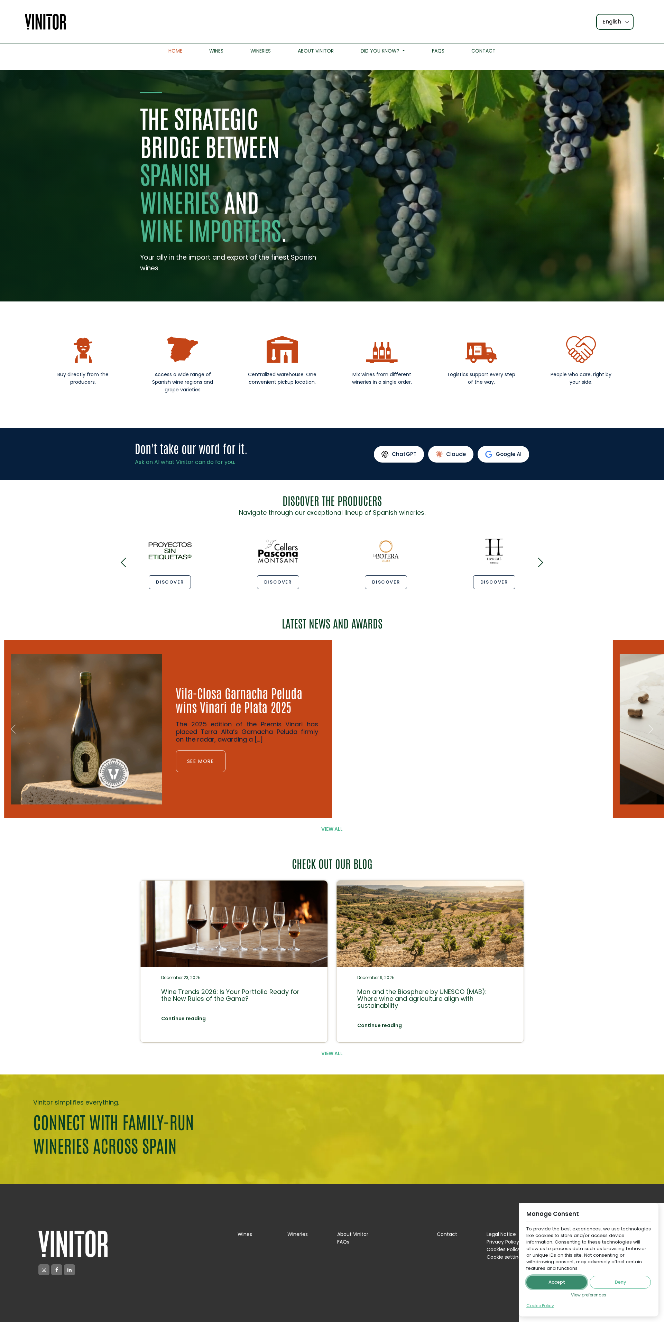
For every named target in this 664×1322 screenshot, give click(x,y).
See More (196, 768)
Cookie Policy (540, 1306)
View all (332, 829)
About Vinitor (352, 1234)
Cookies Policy (504, 1249)
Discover (170, 582)
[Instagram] (43, 1269)
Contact (447, 1234)
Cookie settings (505, 1257)
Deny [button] (620, 1282)
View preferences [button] (588, 1295)
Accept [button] (556, 1282)
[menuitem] (175, 50)
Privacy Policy (503, 1241)
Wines (245, 1234)
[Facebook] (56, 1269)
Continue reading (183, 1018)
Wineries (297, 1234)
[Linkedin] (69, 1269)
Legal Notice (501, 1234)
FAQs (343, 1241)
